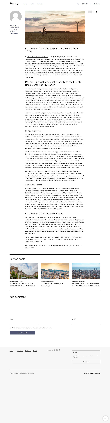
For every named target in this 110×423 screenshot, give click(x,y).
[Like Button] (90, 12)
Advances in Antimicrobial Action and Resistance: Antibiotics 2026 (54, 284)
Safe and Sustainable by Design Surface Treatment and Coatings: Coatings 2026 (86, 285)
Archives (32, 4)
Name (12, 321)
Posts (25, 4)
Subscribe (85, 3)
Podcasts (40, 4)
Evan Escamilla (14, 27)
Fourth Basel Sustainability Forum (37, 57)
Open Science (19, 281)
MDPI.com (96, 3)
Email (74, 321)
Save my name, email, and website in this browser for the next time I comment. (32, 330)
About (35, 353)
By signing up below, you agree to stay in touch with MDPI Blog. (85, 358)
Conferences (14, 33)
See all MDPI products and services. (92, 375)
